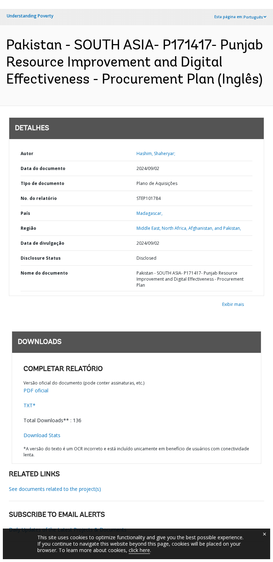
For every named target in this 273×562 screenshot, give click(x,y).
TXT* (29, 405)
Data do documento (43, 168)
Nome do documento (44, 273)
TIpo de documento (42, 183)
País (25, 213)
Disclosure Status (41, 258)
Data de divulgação (42, 243)
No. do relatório (39, 198)
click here (139, 550)
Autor (27, 153)
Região (28, 228)
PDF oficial (35, 390)
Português (253, 17)
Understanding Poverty (30, 16)
